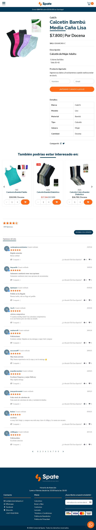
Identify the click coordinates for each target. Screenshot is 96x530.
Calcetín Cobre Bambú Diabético (79, 193)
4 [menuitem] (45, 451)
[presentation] (4, 186)
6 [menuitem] (50, 451)
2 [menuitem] (40, 451)
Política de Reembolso (42, 516)
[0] (89, 3)
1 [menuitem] (37, 451)
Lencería (37, 510)
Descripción (55, 50)
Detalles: (53, 100)
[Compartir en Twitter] (64, 143)
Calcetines (38, 501)
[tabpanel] (48, 348)
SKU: (52, 43)
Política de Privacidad (42, 519)
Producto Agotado (58, 69)
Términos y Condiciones (43, 513)
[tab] (9, 239)
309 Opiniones (8, 227)
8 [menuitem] (55, 451)
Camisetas (38, 507)
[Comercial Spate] (48, 3)
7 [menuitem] (53, 451)
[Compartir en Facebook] (60, 143)
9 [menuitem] (58, 451)
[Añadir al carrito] (25, 202)
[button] (16, 259)
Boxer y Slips (39, 504)
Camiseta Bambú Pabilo (16, 192)
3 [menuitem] (42, 451)
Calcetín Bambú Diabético (48, 192)
